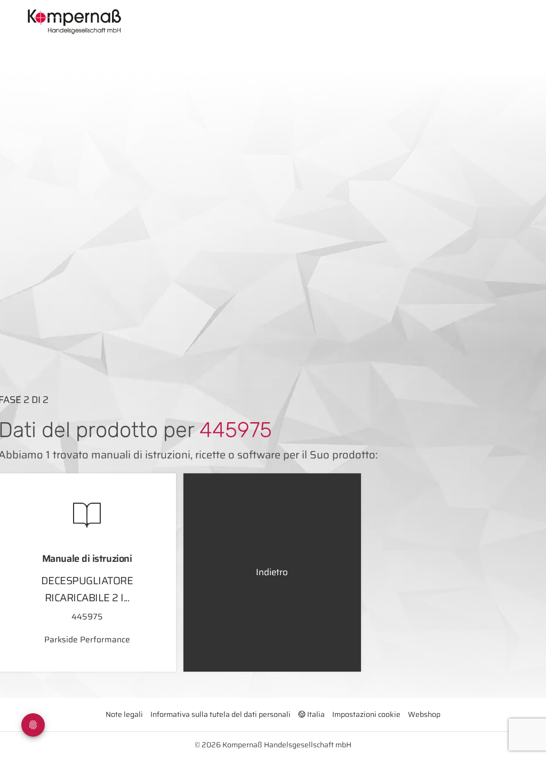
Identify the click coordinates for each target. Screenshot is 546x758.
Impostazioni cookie (366, 714)
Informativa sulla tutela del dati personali (220, 714)
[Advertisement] (286, 292)
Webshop (424, 714)
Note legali (124, 714)
